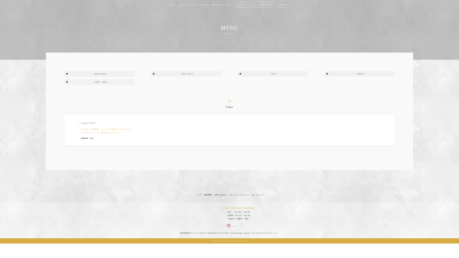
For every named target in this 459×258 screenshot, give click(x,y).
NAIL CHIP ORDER (262, 5)
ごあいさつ (204, 5)
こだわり (192, 5)
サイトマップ (258, 195)
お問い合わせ (220, 195)
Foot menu (187, 74)
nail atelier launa (223, 241)
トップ (172, 5)
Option (360, 74)
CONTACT (241, 5)
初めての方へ (217, 5)
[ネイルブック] (234, 226)
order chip (100, 82)
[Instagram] (229, 226)
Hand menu (101, 74)
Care (274, 74)
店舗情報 (208, 195)
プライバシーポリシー (239, 195)
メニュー (182, 5)
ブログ (229, 5)
